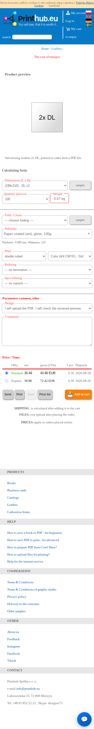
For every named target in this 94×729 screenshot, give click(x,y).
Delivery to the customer (23, 604)
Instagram (13, 646)
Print (19, 394)
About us (13, 632)
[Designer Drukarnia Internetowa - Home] (30, 20)
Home (45, 48)
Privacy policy (16, 596)
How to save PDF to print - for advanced (33, 540)
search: (7, 37)
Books (11, 483)
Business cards (16, 490)
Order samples (16, 611)
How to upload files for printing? (28, 554)
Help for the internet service (25, 561)
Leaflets (56, 48)
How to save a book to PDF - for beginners (34, 533)
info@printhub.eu (28, 688)
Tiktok (11, 660)
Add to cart (82, 394)
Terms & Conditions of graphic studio (31, 589)
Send (7, 394)
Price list (44, 394)
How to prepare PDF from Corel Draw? (32, 547)
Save (30, 394)
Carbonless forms (18, 512)
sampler (80, 185)
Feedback (13, 639)
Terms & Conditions (20, 582)
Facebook (13, 653)
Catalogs (13, 497)
